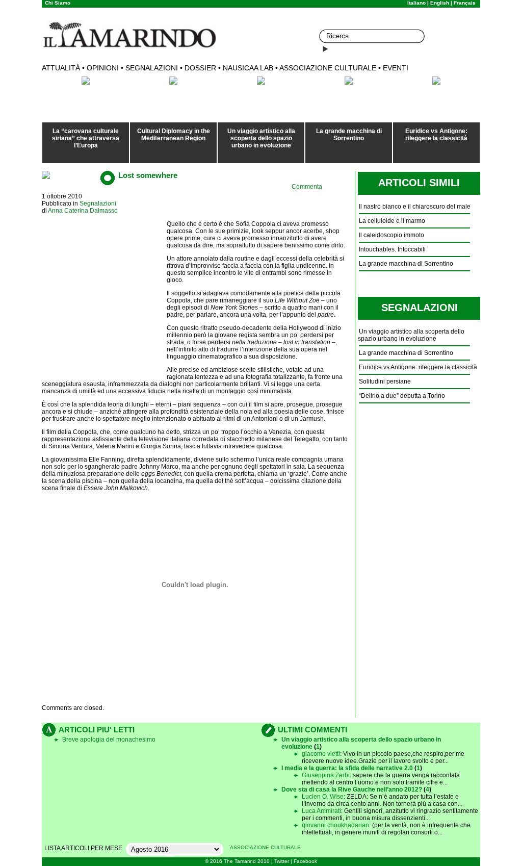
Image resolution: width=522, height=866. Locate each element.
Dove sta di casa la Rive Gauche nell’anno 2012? (351, 789)
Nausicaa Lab (248, 68)
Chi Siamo (57, 3)
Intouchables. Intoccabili (392, 249)
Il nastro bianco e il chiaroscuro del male (415, 206)
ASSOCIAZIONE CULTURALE (265, 847)
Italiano (416, 3)
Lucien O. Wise (323, 796)
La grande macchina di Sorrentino (349, 135)
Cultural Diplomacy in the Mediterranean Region (173, 135)
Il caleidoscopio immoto (391, 235)
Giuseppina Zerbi (326, 775)
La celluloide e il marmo (392, 220)
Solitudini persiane (385, 381)
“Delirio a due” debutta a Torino (402, 395)
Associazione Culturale (327, 68)
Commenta (307, 186)
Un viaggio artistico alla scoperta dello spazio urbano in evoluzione (261, 138)
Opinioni (103, 68)
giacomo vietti (321, 753)
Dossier (200, 68)
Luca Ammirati (321, 810)
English (439, 3)
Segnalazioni (151, 68)
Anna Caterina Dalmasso (83, 210)
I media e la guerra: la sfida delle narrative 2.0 (347, 768)
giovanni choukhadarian (335, 825)
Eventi (395, 68)
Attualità (61, 68)
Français (465, 3)
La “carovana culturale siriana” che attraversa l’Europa (85, 138)
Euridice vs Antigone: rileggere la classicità (436, 135)
